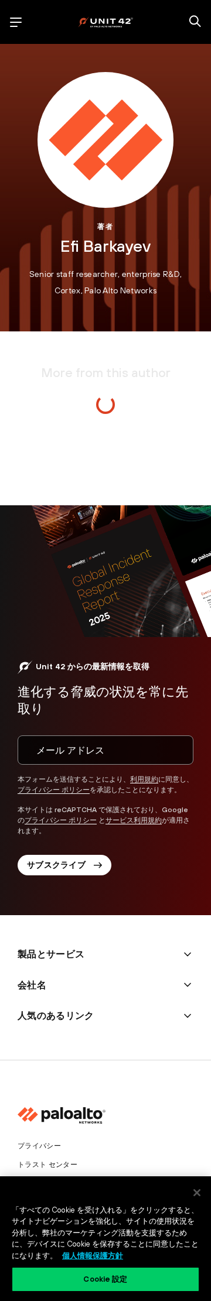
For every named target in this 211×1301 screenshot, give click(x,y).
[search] (195, 22)
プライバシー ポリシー (54, 790)
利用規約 (144, 779)
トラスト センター (47, 1164)
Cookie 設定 (105, 1279)
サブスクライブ (56, 864)
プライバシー (39, 1146)
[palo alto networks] (105, 22)
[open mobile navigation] (16, 22)
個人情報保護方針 (92, 1255)
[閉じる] (197, 1193)
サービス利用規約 (134, 820)
